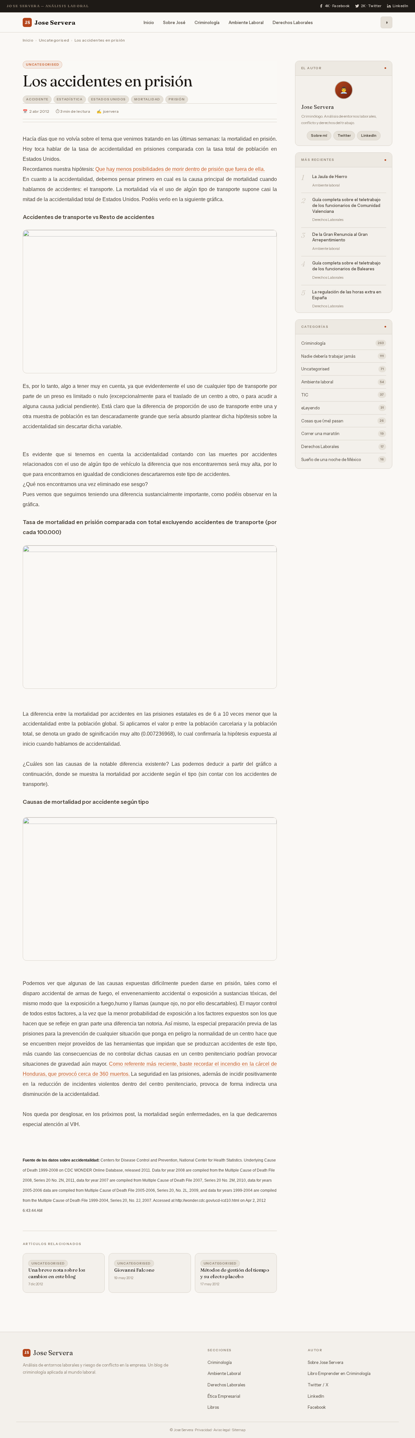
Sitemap (238, 1430)
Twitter (344, 135)
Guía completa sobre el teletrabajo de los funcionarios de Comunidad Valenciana (346, 205)
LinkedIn (368, 135)
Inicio (149, 22)
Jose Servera (50, 22)
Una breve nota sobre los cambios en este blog (56, 1273)
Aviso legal (221, 1430)
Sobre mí (319, 135)
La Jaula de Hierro (329, 176)
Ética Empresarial (224, 1396)
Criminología (207, 22)
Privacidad (203, 1430)
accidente (37, 99)
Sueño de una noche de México (342, 459)
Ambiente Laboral (246, 22)
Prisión (177, 99)
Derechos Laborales (293, 22)
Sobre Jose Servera (325, 1362)
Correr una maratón (342, 433)
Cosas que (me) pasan (342, 420)
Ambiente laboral (342, 381)
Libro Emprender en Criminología (339, 1373)
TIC (342, 394)
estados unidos (108, 99)
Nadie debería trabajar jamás (342, 356)
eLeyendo (342, 407)
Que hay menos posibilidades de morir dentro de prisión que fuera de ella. (180, 169)
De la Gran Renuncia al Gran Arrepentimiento (340, 237)
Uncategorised (54, 40)
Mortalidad (147, 99)
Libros (213, 1407)
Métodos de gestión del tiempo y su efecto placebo (234, 1273)
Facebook (317, 1407)
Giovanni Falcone (134, 1270)
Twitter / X (318, 1384)
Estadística (70, 99)
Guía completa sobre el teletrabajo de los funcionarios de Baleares (346, 265)
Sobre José (174, 22)
